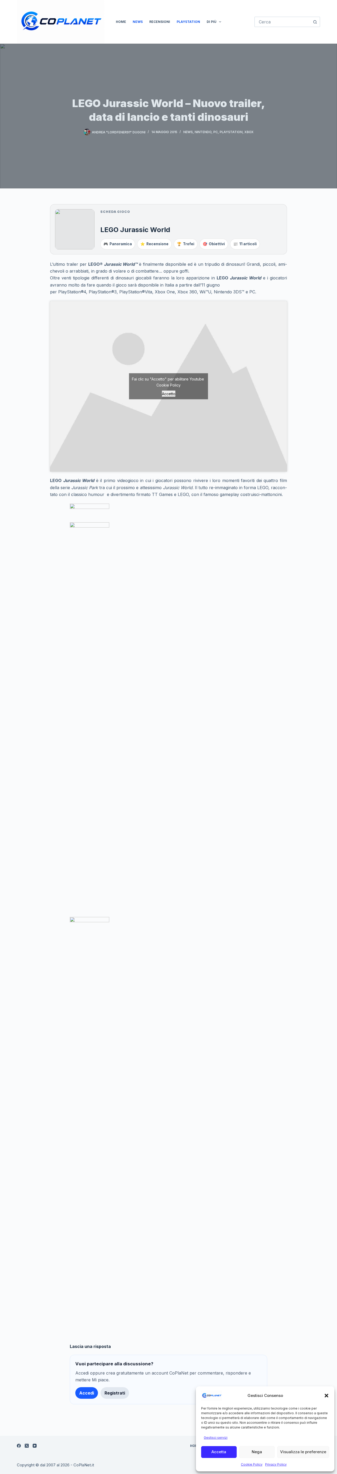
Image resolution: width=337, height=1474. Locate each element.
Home (121, 22)
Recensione (154, 244)
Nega (257, 1451)
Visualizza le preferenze (303, 1451)
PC (215, 132)
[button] (326, 1395)
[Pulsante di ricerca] (315, 22)
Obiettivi (214, 244)
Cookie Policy (251, 1464)
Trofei (185, 244)
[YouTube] (35, 1446)
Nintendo (203, 132)
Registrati (115, 1393)
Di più (211, 22)
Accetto (168, 393)
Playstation (188, 22)
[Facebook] (19, 1446)
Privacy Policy (276, 1464)
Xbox (249, 132)
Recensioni (159, 22)
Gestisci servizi (215, 1438)
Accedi (86, 1393)
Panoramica (117, 244)
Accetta (218, 1451)
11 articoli (245, 244)
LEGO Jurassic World (135, 229)
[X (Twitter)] (27, 1446)
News (138, 22)
